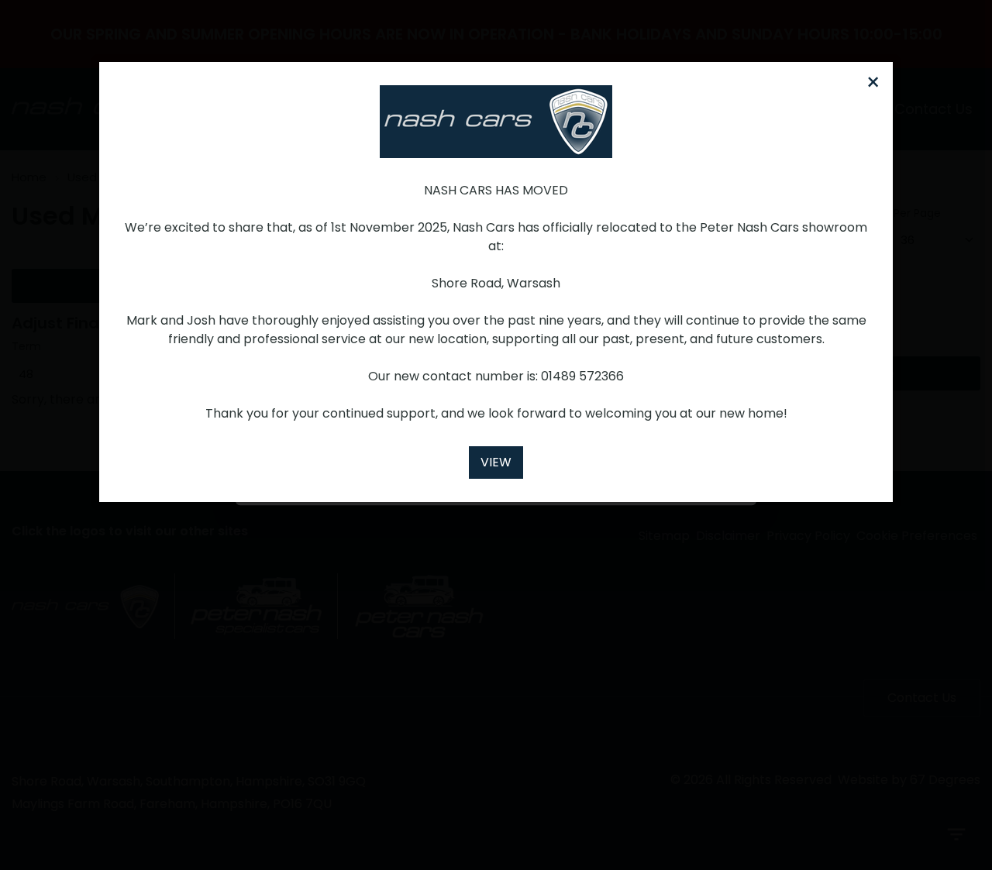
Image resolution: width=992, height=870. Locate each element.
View (496, 462)
